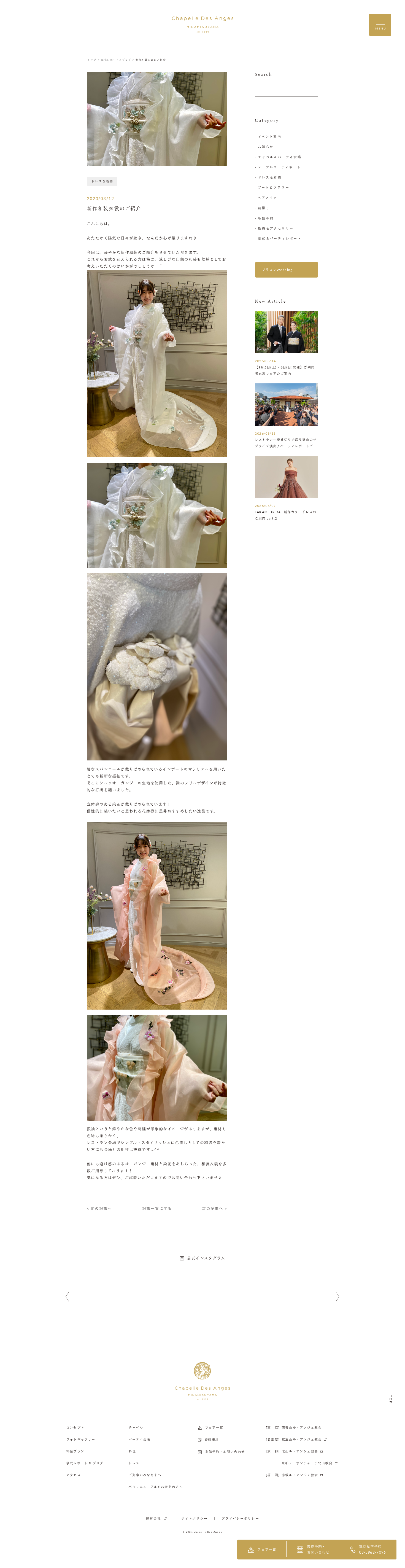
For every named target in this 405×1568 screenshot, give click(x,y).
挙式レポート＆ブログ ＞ (118, 59)
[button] (67, 1297)
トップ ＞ (93, 59)
